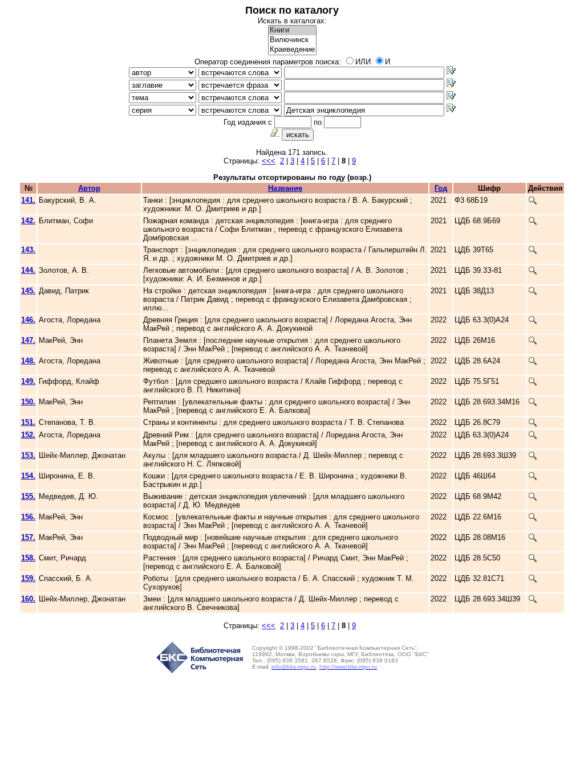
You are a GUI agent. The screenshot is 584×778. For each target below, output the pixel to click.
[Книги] (292, 30)
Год (441, 188)
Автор (89, 188)
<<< (268, 161)
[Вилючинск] (292, 40)
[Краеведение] (292, 50)
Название (285, 188)
